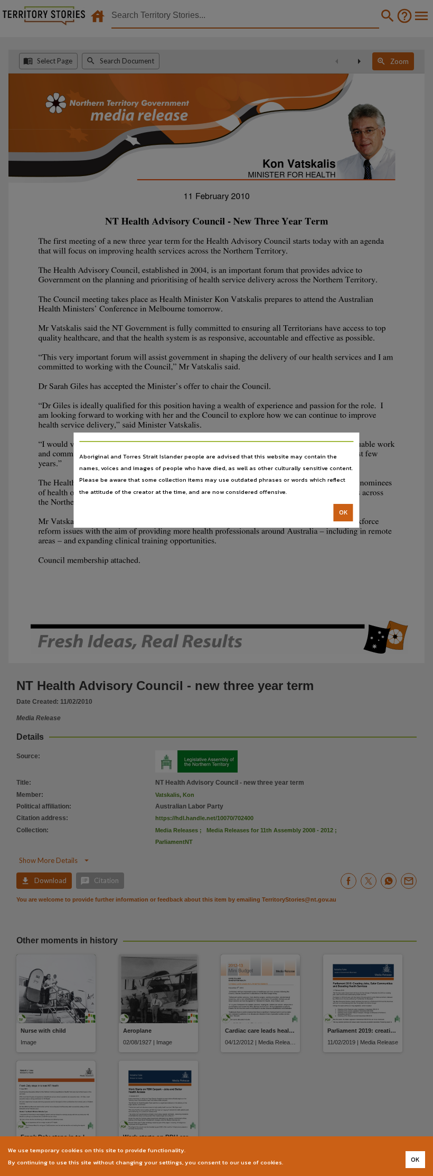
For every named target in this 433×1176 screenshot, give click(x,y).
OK (343, 512)
